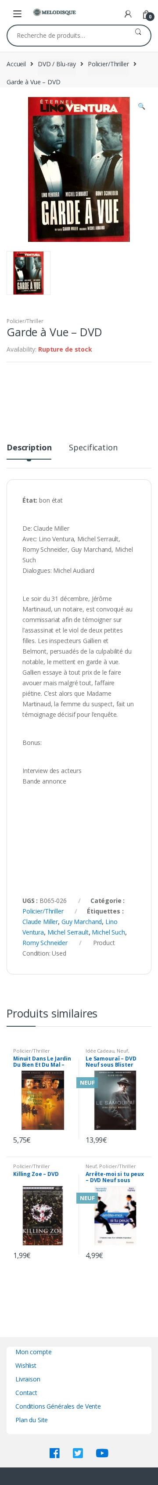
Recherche (138, 35)
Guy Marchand (81, 921)
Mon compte (33, 1352)
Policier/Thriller (108, 64)
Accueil (16, 64)
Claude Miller (40, 921)
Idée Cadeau (100, 1050)
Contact (26, 1392)
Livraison (27, 1379)
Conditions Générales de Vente (58, 1406)
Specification (93, 448)
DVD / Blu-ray (57, 64)
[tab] (29, 451)
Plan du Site (31, 1420)
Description (29, 448)
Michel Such (108, 932)
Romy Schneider (45, 942)
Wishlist (25, 1365)
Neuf (122, 1050)
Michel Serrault (68, 932)
